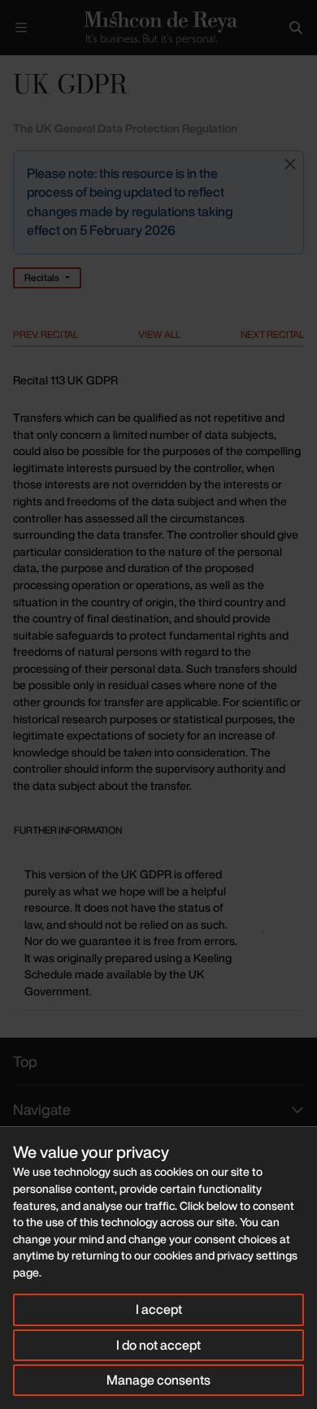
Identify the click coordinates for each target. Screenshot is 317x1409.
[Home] (158, 28)
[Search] (296, 28)
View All (159, 334)
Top (25, 1061)
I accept (159, 1309)
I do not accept (158, 1345)
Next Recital (272, 334)
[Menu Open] (21, 28)
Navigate (42, 1109)
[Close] (290, 164)
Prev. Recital (45, 334)
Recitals (41, 277)
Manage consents (158, 1379)
